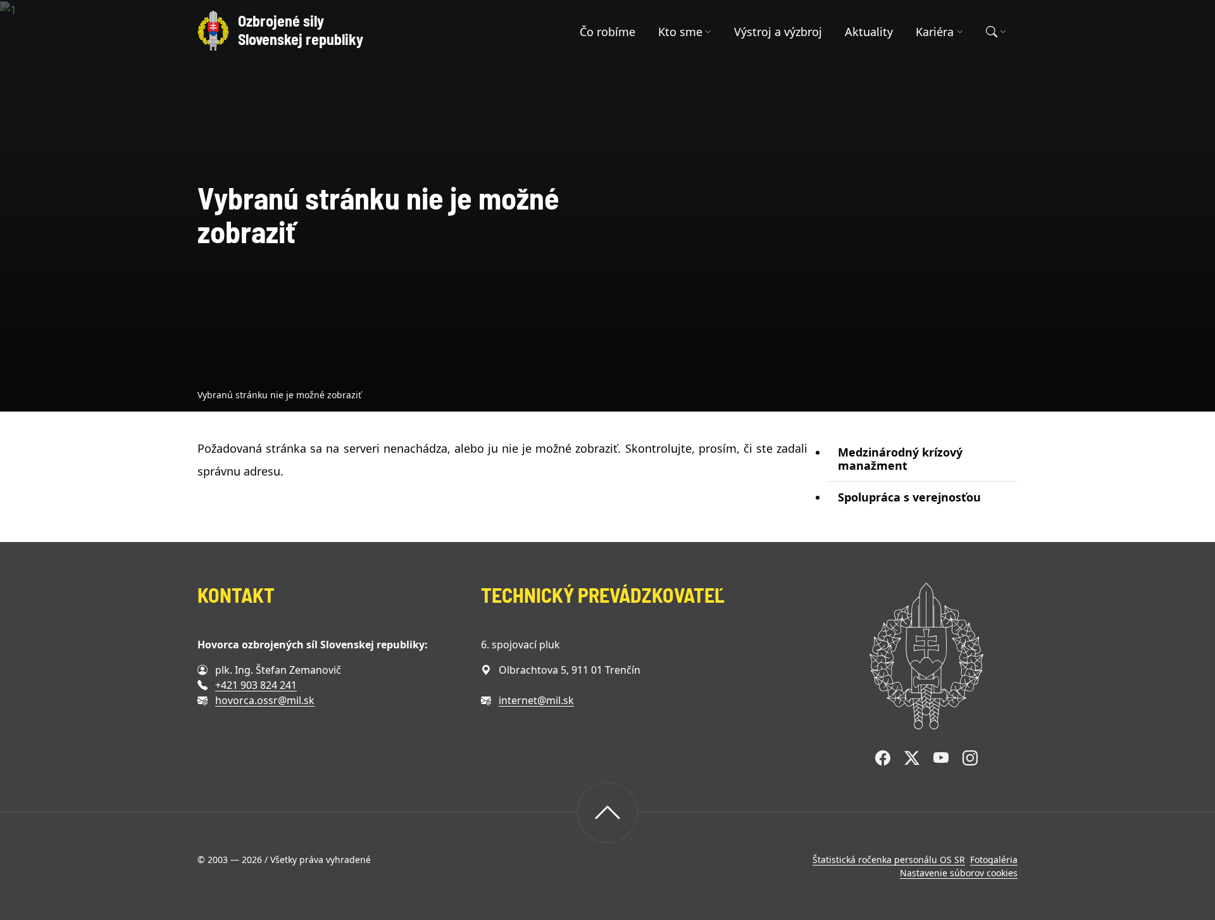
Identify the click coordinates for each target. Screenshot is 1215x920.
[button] (685, 31)
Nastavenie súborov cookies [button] (959, 873)
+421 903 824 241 (256, 685)
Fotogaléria (994, 860)
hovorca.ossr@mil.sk (265, 700)
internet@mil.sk (536, 700)
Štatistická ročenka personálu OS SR (889, 860)
